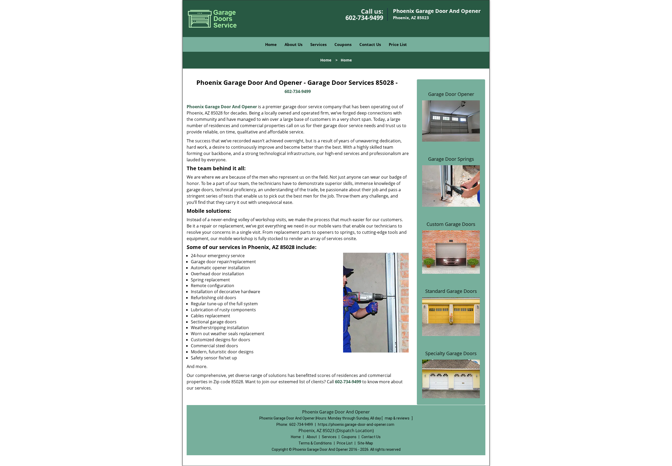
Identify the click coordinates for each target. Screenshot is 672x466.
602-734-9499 (364, 17)
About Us (293, 44)
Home (271, 44)
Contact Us (370, 44)
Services (318, 44)
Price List (398, 44)
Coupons (342, 44)
